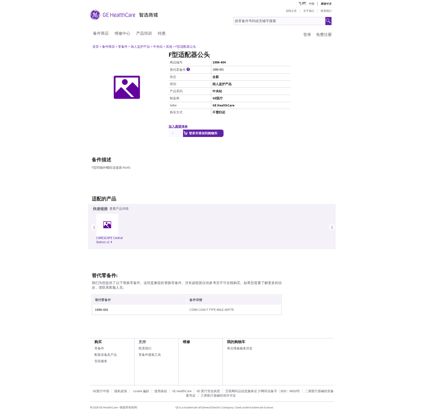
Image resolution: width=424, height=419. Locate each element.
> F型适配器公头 (184, 47)
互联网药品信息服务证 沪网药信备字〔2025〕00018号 (262, 391)
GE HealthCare (181, 391)
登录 (307, 34)
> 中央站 (157, 47)
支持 (142, 341)
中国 (311, 3)
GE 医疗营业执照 (208, 391)
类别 (173, 84)
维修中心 (122, 33)
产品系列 (176, 91)
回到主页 (291, 11)
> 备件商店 (107, 47)
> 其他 (167, 47)
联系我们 (326, 11)
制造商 (174, 98)
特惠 (162, 33)
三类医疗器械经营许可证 (218, 395)
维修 (186, 341)
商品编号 (176, 62)
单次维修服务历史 (239, 348)
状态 (173, 77)
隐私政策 (120, 391)
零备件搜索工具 (150, 355)
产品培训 (144, 33)
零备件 (99, 348)
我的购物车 (236, 341)
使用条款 (160, 391)
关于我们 (308, 11)
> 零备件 (122, 47)
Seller (173, 105)
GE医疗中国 (101, 391)
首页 (96, 47)
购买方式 (176, 112)
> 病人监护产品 (139, 47)
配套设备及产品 (105, 355)
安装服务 (100, 361)
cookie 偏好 (141, 391)
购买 (98, 341)
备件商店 (101, 33)
